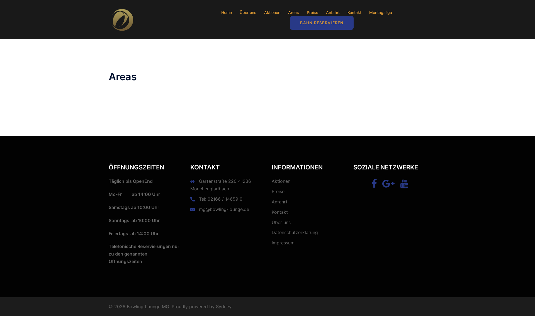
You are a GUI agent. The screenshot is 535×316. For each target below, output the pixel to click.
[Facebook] (374, 185)
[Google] (388, 185)
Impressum (283, 242)
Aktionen (272, 12)
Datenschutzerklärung (295, 232)
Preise (312, 12)
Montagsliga (380, 12)
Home (226, 12)
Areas (293, 12)
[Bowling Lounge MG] (123, 19)
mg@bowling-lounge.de (224, 209)
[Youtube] (404, 185)
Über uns (248, 12)
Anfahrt (333, 12)
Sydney (224, 306)
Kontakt (354, 12)
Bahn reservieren (321, 22)
